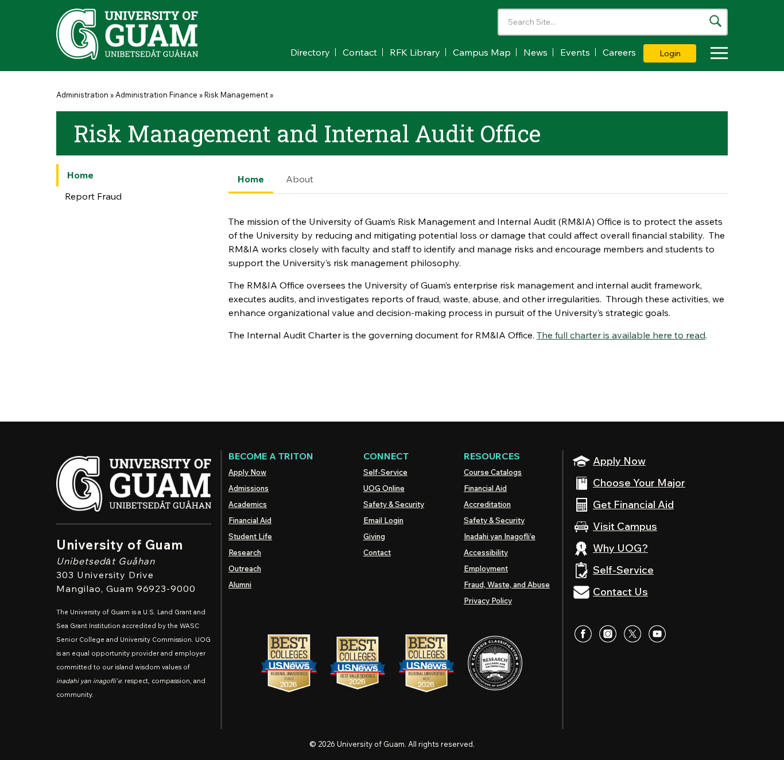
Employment (486, 568)
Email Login (383, 520)
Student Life (250, 536)
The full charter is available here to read (621, 335)
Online (384, 488)
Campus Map (482, 52)
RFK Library (415, 52)
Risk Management (236, 94)
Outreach (244, 568)
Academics (247, 504)
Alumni (239, 584)
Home (80, 175)
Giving (374, 536)
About (299, 179)
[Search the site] (715, 21)
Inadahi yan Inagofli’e (499, 536)
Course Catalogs (493, 472)
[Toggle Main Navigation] (716, 54)
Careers (619, 52)
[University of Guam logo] (142, 34)
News (535, 52)
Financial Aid (249, 520)
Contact (360, 52)
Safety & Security (393, 504)
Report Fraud (93, 196)
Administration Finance (156, 94)
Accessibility (486, 552)
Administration (82, 94)
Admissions (248, 488)
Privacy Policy (488, 600)
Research (244, 552)
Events (575, 52)
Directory (310, 52)
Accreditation (487, 504)
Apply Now (247, 472)
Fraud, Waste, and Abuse (507, 584)
